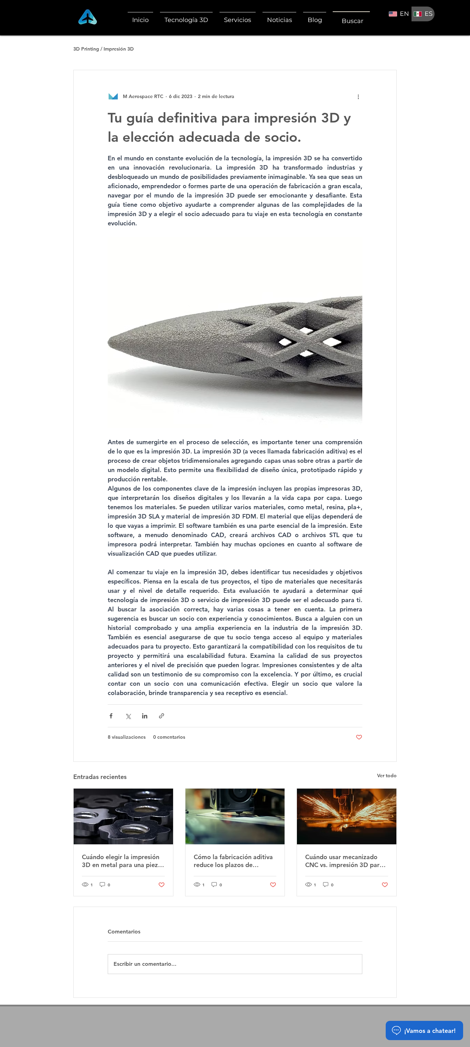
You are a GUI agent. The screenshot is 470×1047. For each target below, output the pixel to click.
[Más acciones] (358, 96)
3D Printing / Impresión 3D (103, 49)
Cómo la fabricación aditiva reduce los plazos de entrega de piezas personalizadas (233, 861)
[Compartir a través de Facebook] (111, 716)
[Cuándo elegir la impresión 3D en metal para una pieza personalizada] (123, 816)
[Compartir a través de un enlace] (161, 716)
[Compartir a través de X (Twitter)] (128, 716)
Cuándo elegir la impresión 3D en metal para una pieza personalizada (121, 861)
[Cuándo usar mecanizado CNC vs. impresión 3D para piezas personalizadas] (346, 816)
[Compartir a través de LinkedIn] (144, 716)
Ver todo (387, 775)
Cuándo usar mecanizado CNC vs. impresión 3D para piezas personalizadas (344, 861)
